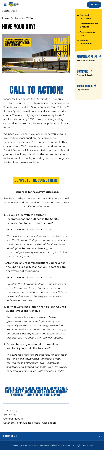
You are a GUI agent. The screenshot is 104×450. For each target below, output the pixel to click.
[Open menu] (5, 4)
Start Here (94, 4)
